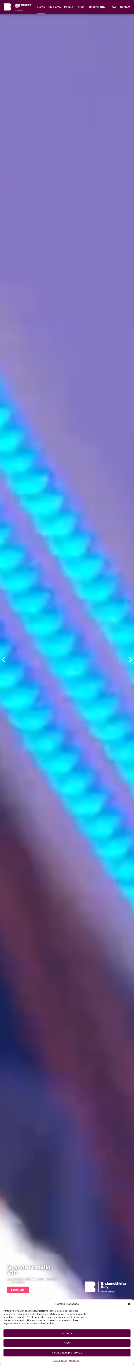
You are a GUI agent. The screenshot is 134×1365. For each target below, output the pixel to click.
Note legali (74, 1360)
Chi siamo (54, 7)
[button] (129, 1304)
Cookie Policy (60, 1360)
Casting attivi (97, 7)
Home (41, 7)
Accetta (67, 1333)
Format (80, 7)
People (68, 7)
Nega (67, 1343)
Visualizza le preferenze (67, 1352)
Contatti (125, 7)
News (113, 7)
